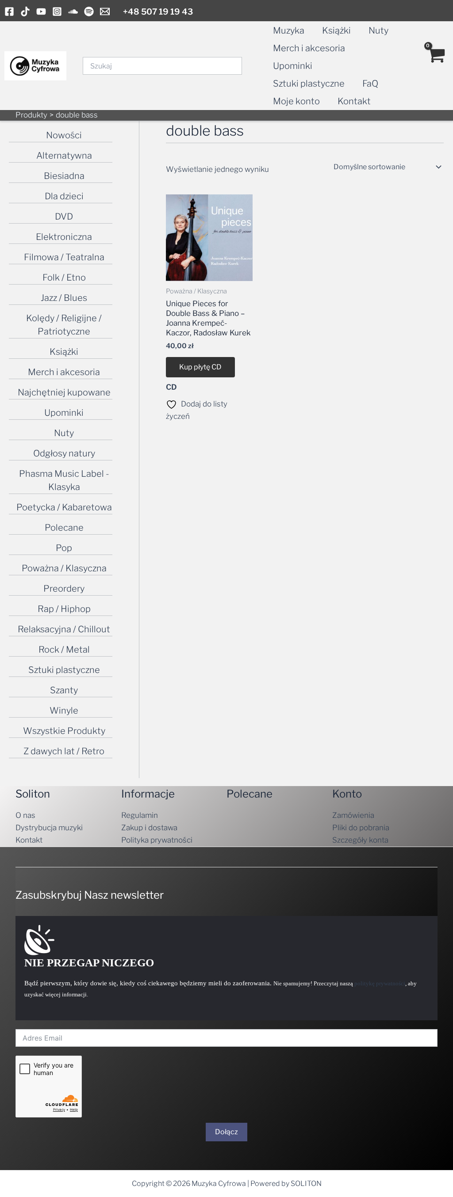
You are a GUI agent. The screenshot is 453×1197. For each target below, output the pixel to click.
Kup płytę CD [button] (200, 367)
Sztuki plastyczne (309, 83)
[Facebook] (9, 11)
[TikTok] (25, 11)
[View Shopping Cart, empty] (435, 66)
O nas (25, 815)
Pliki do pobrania (360, 827)
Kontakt (354, 101)
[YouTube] (41, 11)
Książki (336, 30)
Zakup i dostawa (149, 827)
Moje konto (296, 101)
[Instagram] (57, 11)
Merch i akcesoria (309, 48)
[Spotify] (89, 11)
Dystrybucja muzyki (49, 827)
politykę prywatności (379, 983)
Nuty (378, 30)
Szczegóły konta (360, 840)
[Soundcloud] (73, 11)
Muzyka (288, 30)
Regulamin (139, 815)
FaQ (370, 83)
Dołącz (226, 1132)
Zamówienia (353, 815)
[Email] (105, 11)
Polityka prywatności (156, 840)
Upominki (292, 66)
